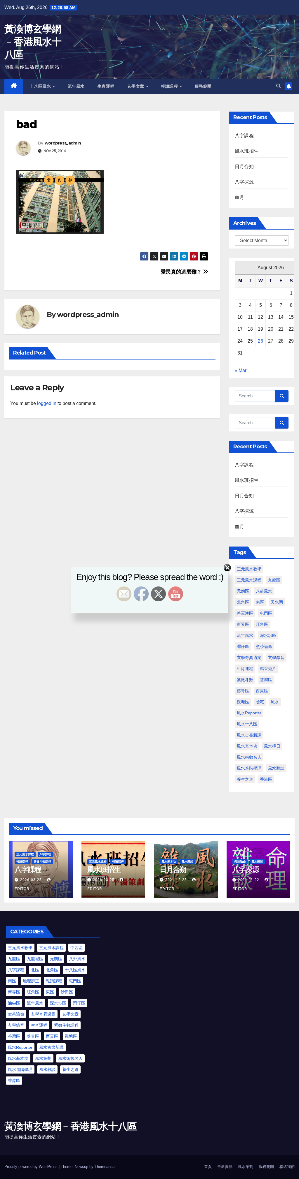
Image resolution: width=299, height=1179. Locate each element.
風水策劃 (43, 1058)
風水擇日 (272, 746)
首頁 (208, 1166)
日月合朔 (244, 166)
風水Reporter (249, 713)
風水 (275, 701)
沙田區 (67, 992)
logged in (46, 403)
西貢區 (262, 690)
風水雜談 (276, 768)
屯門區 (75, 981)
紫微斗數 (245, 679)
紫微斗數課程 (42, 861)
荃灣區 (266, 679)
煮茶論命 (264, 646)
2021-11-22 (249, 880)
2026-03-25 (31, 880)
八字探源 (244, 181)
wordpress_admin (63, 143)
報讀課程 (170, 86)
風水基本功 (247, 746)
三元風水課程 (25, 854)
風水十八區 (247, 724)
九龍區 (14, 958)
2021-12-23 (176, 880)
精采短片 (268, 668)
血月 (239, 197)
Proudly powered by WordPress (31, 1166)
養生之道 (245, 779)
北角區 (52, 969)
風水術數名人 (249, 757)
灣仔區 (243, 646)
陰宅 (260, 701)
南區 (12, 981)
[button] (278, 86)
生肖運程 (106, 86)
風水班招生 (246, 151)
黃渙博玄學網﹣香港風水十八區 (32, 42)
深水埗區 (268, 635)
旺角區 (262, 624)
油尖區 (14, 1003)
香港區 (266, 779)
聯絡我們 (287, 1166)
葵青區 (243, 690)
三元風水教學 (20, 947)
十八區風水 (41, 86)
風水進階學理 (249, 768)
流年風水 (76, 86)
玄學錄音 (276, 657)
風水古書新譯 (249, 735)
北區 (35, 969)
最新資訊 (224, 1166)
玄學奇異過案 (249, 657)
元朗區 (56, 958)
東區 (50, 992)
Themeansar (105, 1166)
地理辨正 (31, 981)
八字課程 (244, 135)
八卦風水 (77, 958)
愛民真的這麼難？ (182, 272)
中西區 (76, 947)
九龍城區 (35, 958)
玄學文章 (136, 86)
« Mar (240, 370)
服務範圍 (203, 86)
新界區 (243, 624)
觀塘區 (243, 701)
